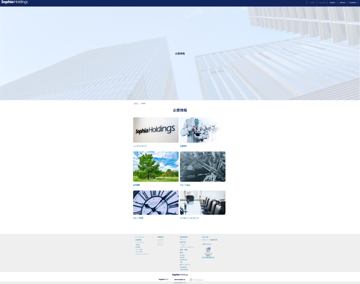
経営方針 (183, 242)
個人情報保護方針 (208, 257)
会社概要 (136, 185)
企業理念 (183, 146)
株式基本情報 (183, 259)
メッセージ (183, 244)
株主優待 (182, 257)
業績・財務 (184, 250)
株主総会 (182, 255)
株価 (181, 262)
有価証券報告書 (184, 269)
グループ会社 (185, 185)
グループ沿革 (138, 218)
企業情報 (138, 240)
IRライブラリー (185, 265)
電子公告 (205, 237)
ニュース (161, 240)
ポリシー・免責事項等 (209, 240)
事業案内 (161, 237)
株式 (181, 252)
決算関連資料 (183, 267)
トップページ (139, 237)
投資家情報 (184, 237)
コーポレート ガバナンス (189, 218)
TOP (136, 103)
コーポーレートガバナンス (142, 254)
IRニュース (160, 244)
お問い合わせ (206, 244)
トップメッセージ (140, 146)
